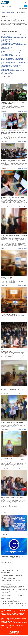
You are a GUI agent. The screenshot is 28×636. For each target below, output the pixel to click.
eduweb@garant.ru (11, 627)
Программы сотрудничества (8, 584)
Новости (8, 12)
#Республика (7, 57)
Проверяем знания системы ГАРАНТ (10, 580)
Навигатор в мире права (7, 277)
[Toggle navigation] (25, 2)
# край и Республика (11, 35)
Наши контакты (5, 592)
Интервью (4, 512)
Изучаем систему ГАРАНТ (7, 577)
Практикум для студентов (8, 578)
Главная (3, 12)
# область (6, 68)
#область (7, 36)
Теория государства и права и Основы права (13, 605)
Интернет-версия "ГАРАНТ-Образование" (11, 575)
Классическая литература (8, 600)
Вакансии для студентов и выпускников (11, 591)
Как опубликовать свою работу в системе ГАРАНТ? (14, 589)
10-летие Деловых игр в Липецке (9, 314)
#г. (3, 40)
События (13, 12)
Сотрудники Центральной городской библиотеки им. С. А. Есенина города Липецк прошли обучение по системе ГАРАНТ (14, 132)
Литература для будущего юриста (10, 601)
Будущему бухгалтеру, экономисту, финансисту (14, 603)
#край (19, 46)
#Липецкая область (22, 83)
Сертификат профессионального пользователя (14, 582)
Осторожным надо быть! (7, 458)
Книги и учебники (5, 598)
